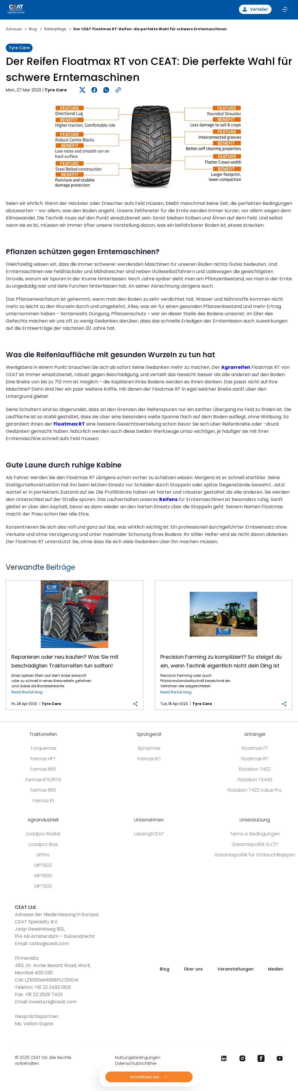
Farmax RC (149, 758)
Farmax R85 (43, 790)
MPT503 (43, 886)
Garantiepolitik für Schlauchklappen (254, 854)
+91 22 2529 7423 (44, 994)
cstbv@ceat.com (49, 943)
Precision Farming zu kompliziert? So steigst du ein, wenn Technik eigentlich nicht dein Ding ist (223, 580)
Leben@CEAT (149, 833)
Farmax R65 (43, 769)
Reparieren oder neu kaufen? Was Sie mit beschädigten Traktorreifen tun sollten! (74, 580)
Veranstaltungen (235, 969)
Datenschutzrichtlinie (136, 1063)
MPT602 (43, 865)
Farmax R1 (43, 800)
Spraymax (149, 748)
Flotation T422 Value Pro (255, 790)
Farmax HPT (43, 758)
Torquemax (43, 748)
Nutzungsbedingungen (137, 1057)
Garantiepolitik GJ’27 (255, 844)
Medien (275, 969)
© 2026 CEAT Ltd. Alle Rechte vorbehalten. (43, 1060)
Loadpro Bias (43, 844)
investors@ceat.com (53, 1001)
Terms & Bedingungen (255, 833)
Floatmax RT (254, 758)
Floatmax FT (255, 748)
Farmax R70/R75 (43, 779)
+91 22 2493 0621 (52, 987)
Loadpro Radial (43, 833)
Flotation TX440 (254, 779)
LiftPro (43, 854)
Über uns (193, 969)
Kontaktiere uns (145, 1076)
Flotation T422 (255, 769)
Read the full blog (26, 692)
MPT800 (43, 875)
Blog (164, 969)
